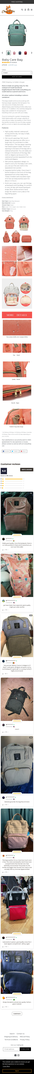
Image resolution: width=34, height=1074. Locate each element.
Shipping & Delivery (11, 1037)
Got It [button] (17, 1071)
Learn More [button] (6, 1066)
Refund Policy (25, 1037)
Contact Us (20, 1034)
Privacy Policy (25, 1039)
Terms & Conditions (11, 1039)
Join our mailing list (17, 1045)
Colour (4, 70)
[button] (9, 62)
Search (12, 1034)
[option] (8, 52)
